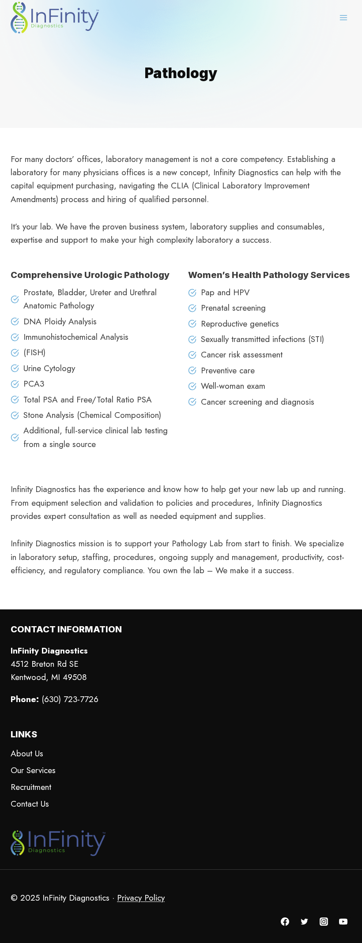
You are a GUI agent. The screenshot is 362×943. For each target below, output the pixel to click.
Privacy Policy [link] (141, 898)
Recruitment (31, 787)
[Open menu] (343, 17)
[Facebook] (285, 921)
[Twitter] (304, 921)
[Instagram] (323, 921)
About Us (27, 753)
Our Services (33, 770)
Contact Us (30, 804)
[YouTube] (343, 921)
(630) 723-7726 (69, 699)
